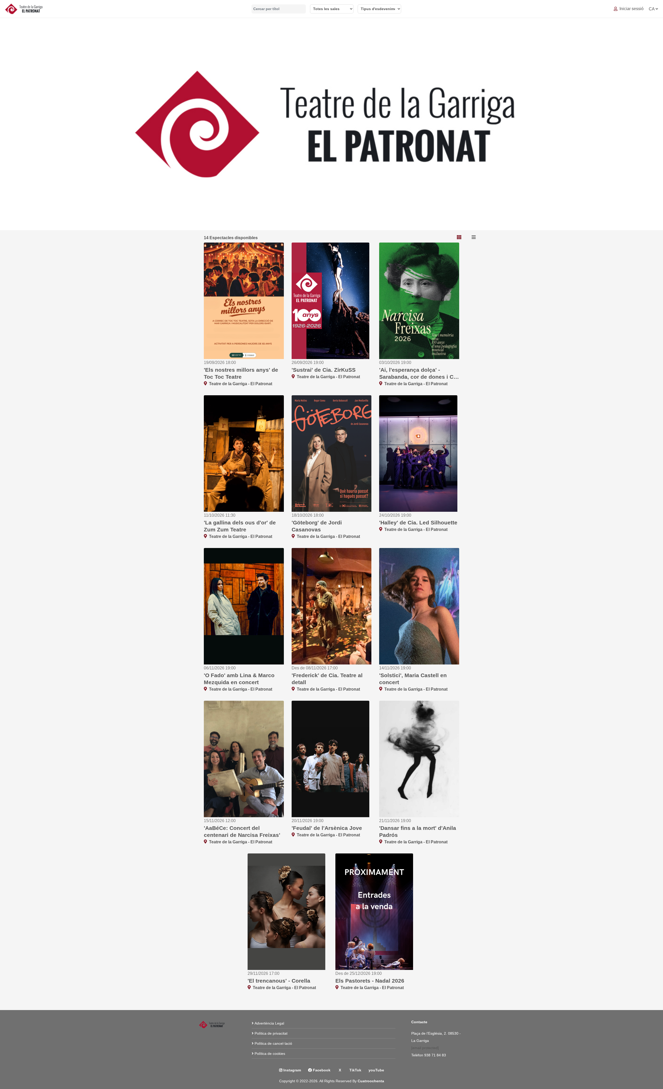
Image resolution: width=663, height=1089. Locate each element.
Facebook (321, 1070)
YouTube (376, 1070)
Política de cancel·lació (273, 1043)
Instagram (291, 1070)
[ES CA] (653, 8)
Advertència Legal (269, 1023)
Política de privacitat (271, 1033)
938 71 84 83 (435, 1055)
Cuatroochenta (371, 1081)
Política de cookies (270, 1053)
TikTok (354, 1070)
